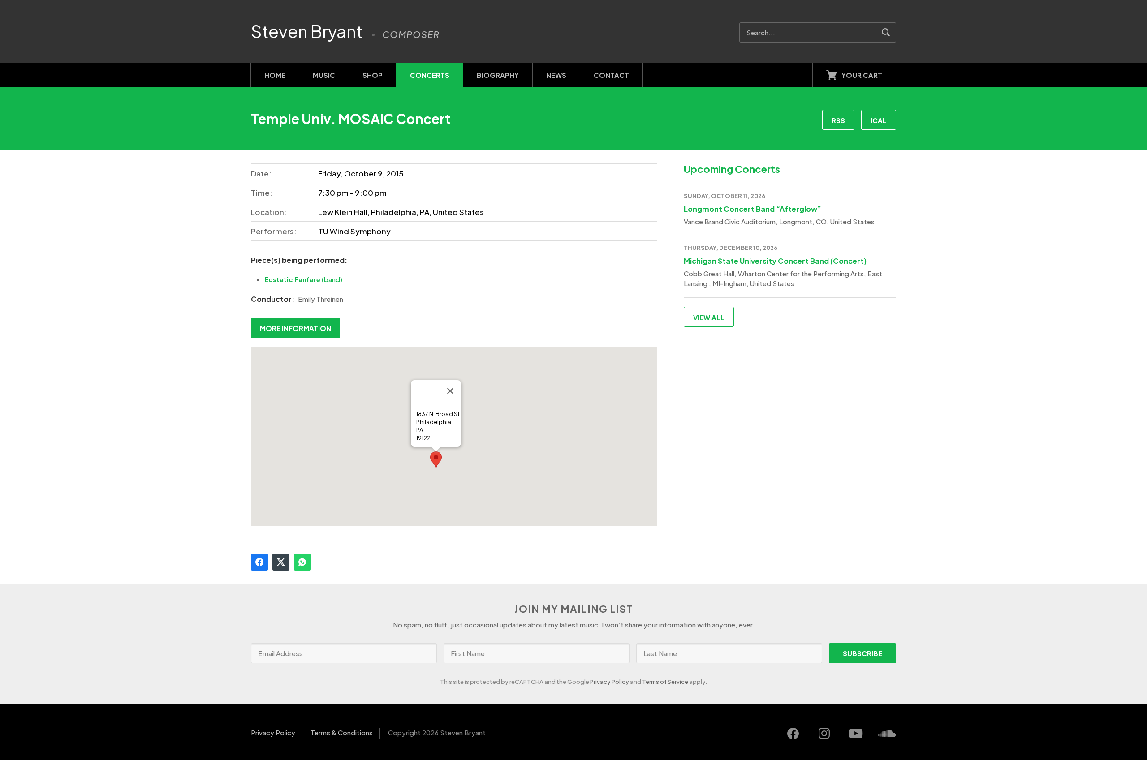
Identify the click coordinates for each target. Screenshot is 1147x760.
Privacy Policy (609, 681)
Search (886, 32)
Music (324, 75)
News (556, 75)
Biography (498, 75)
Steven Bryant (307, 31)
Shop (372, 75)
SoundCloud (887, 733)
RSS (838, 120)
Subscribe (862, 653)
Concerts (429, 75)
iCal (879, 120)
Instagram (824, 733)
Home (274, 75)
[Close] (450, 391)
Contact (611, 75)
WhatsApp (302, 562)
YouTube (856, 733)
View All (708, 317)
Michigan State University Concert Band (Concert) (775, 261)
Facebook (259, 562)
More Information (295, 328)
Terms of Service (665, 681)
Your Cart (861, 75)
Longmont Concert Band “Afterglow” (752, 209)
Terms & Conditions (341, 732)
